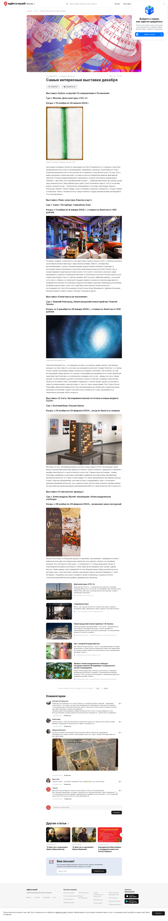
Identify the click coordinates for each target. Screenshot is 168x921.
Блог (36, 11)
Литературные (83, 892)
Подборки (46, 897)
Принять (158, 913)
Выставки (127, 4)
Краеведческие (69, 902)
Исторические (68, 899)
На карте (37, 897)
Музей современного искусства (99, 894)
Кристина (55, 779)
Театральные (113, 898)
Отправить (116, 812)
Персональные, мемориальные (114, 893)
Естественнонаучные (71, 896)
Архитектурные (69, 892)
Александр (56, 719)
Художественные (114, 901)
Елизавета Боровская (60, 701)
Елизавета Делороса (67, 76)
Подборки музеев (115, 904)
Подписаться (99, 871)
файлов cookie (61, 912)
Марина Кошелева (59, 730)
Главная (29, 11)
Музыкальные (98, 900)
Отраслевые (98, 903)
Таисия (55, 788)
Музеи (117, 4)
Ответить (67, 715)
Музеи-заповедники (83, 897)
